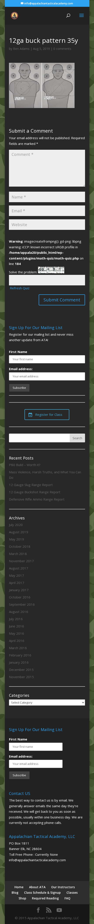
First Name (18, 351)
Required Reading (45, 898)
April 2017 (16, 582)
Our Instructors (63, 887)
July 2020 (16, 524)
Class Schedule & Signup (42, 892)
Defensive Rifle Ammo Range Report (36, 499)
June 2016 (16, 626)
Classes (72, 892)
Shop (22, 898)
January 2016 (19, 662)
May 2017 (16, 575)
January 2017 (19, 590)
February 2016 (20, 655)
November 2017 (21, 561)
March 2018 (18, 553)
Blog (15, 892)
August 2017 (18, 568)
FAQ (67, 898)
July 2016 (16, 619)
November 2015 (21, 677)
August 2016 (18, 611)
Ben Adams (21, 49)
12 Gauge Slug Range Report (31, 485)
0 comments (62, 49)
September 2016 (22, 604)
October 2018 (19, 546)
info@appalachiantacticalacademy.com (37, 860)
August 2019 (18, 532)
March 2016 (18, 648)
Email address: (21, 369)
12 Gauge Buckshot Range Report (34, 492)
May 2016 (16, 633)
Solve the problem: (23, 272)
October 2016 (19, 597)
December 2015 (21, 669)
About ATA (37, 887)
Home (18, 887)
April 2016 (16, 640)
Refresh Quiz (20, 288)
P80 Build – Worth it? (24, 465)
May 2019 (16, 539)
